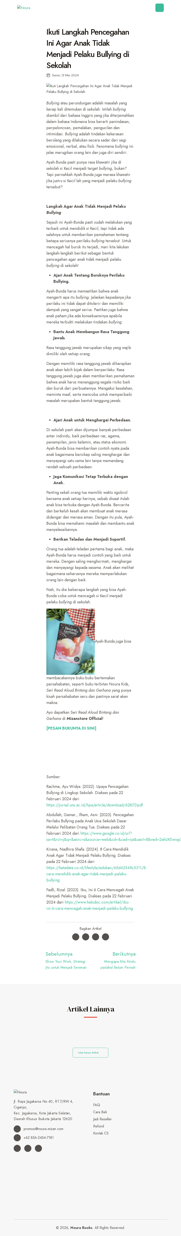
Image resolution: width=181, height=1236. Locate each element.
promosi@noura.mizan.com (43, 1128)
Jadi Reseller (102, 1119)
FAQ (96, 1105)
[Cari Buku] (94, 1140)
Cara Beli (100, 1112)
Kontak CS (101, 1133)
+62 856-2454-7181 (38, 1137)
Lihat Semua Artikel (88, 1052)
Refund (98, 1126)
